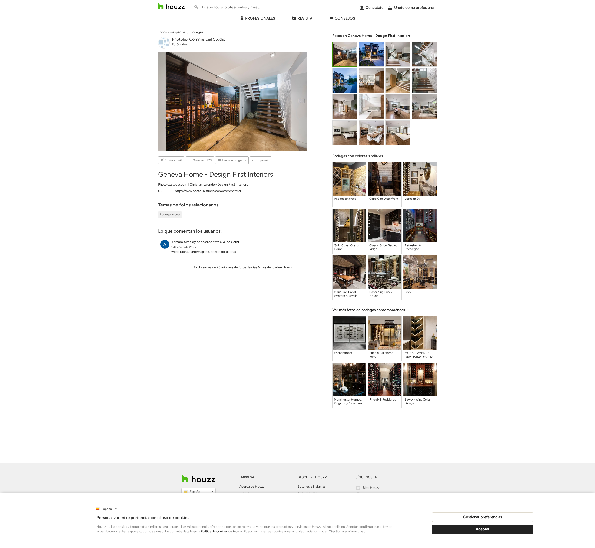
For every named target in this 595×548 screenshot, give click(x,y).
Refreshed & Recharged (413, 247)
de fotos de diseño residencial (256, 267)
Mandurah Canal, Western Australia (345, 293)
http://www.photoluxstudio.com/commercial (208, 191)
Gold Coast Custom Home (347, 247)
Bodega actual (169, 214)
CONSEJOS (345, 18)
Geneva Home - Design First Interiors (379, 35)
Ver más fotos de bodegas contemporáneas (368, 310)
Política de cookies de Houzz (221, 531)
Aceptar (482, 529)
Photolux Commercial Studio (198, 39)
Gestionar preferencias (482, 517)
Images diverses (345, 198)
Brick (408, 292)
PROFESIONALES (260, 18)
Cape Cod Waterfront (383, 198)
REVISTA (305, 18)
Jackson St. (412, 198)
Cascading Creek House (380, 293)
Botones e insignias (312, 487)
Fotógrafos (180, 44)
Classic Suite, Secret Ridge (383, 247)
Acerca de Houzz (251, 487)
